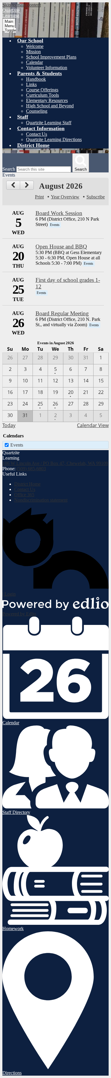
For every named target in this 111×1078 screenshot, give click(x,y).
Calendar (34, 62)
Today (8, 425)
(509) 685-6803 (31, 468)
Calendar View (93, 425)
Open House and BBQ (61, 246)
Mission (33, 51)
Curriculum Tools (42, 95)
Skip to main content (21, 4)
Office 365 (24, 494)
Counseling (36, 111)
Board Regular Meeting (62, 313)
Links (31, 84)
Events (16, 444)
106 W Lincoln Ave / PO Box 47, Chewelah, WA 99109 (55, 463)
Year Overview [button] (65, 196)
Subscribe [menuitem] (95, 196)
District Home (27, 484)
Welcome (35, 46)
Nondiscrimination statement (40, 499)
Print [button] (39, 196)
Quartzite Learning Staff (48, 122)
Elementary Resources (47, 100)
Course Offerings (42, 89)
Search (8, 169)
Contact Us (36, 134)
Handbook (36, 79)
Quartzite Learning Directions (54, 139)
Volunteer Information (46, 67)
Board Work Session (59, 213)
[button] (30, 40)
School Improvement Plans (51, 56)
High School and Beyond (50, 105)
